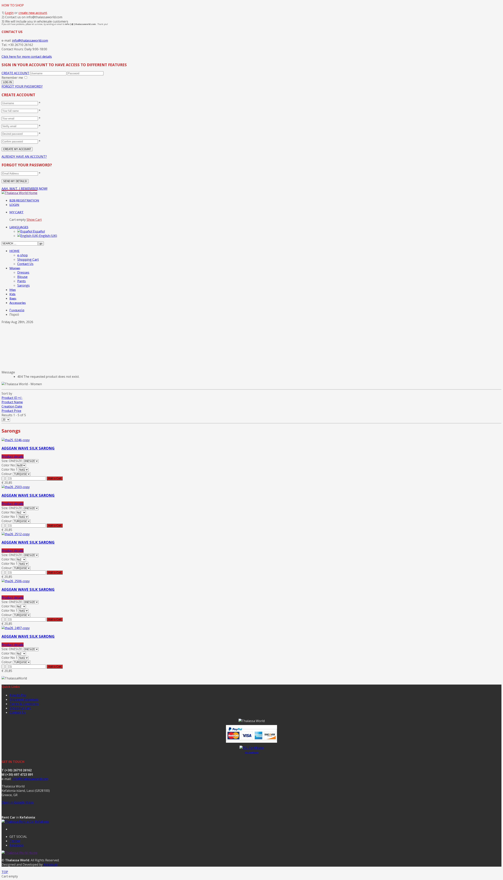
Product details (13, 456)
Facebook (16, 845)
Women (14, 268)
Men (12, 290)
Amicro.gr (50, 864)
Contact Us (25, 264)
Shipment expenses (23, 699)
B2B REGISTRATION (24, 200)
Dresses (23, 272)
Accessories (17, 302)
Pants (21, 281)
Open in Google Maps (18, 802)
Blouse (22, 277)
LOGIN (14, 204)
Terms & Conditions (24, 704)
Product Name (12, 402)
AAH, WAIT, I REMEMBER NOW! (24, 188)
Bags (12, 298)
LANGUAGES (18, 227)
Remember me (12, 77)
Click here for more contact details (27, 56)
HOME (14, 251)
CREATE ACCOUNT (15, 73)
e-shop (22, 255)
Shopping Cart (28, 259)
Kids (12, 294)
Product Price (11, 411)
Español (38, 231)
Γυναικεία (16, 310)
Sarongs (23, 285)
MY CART (16, 212)
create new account (32, 13)
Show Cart (34, 219)
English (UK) (47, 236)
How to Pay (17, 695)
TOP (5, 872)
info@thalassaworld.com (30, 40)
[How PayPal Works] (251, 741)
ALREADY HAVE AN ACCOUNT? (24, 156)
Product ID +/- (12, 398)
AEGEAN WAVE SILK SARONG (28, 448)
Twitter (14, 841)
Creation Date (12, 406)
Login (9, 13)
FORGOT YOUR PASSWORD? (22, 86)
